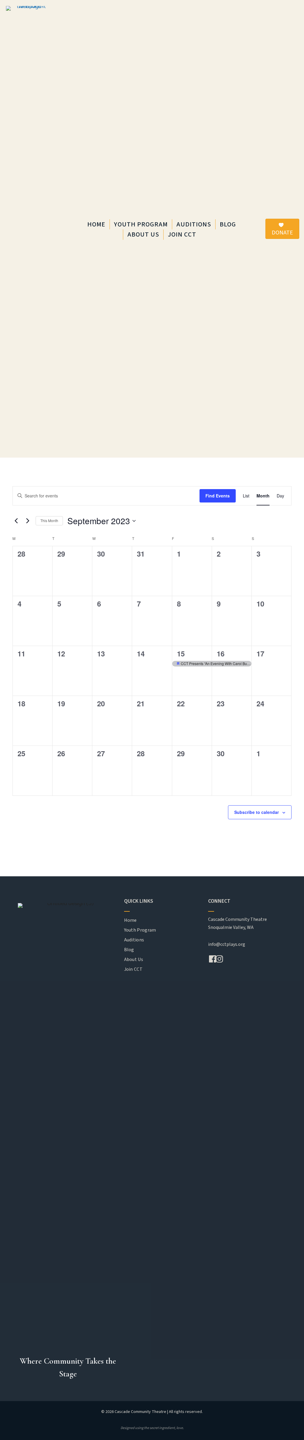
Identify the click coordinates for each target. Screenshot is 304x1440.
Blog (228, 224)
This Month (49, 520)
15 (181, 653)
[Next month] (27, 520)
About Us (143, 234)
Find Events (217, 496)
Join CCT (182, 234)
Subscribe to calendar (256, 812)
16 (220, 653)
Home (96, 224)
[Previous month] (16, 520)
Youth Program (141, 224)
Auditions (193, 224)
